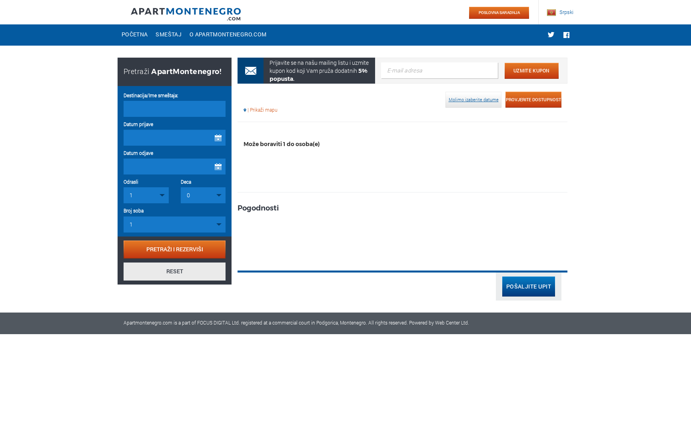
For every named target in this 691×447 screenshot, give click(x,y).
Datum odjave (138, 153)
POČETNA (135, 34)
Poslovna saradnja (499, 12)
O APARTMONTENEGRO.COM (228, 34)
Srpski (565, 12)
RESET (174, 271)
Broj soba (134, 210)
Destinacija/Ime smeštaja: (151, 95)
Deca (186, 181)
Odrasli (131, 181)
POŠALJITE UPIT (528, 286)
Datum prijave (138, 124)
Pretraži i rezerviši (174, 249)
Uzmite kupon (531, 70)
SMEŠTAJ (168, 34)
